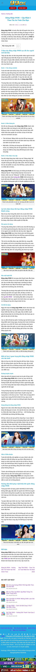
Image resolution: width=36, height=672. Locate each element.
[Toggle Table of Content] (17, 46)
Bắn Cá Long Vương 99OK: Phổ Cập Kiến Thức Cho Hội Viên (20, 585)
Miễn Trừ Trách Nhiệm (19, 630)
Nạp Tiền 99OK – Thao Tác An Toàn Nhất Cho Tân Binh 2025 (26, 570)
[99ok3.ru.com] (18, 3)
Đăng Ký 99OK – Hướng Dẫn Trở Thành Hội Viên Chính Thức (8, 570)
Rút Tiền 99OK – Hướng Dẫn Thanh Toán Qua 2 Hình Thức (20, 613)
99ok (2, 636)
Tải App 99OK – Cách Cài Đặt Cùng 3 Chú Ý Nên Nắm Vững (19, 606)
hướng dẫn (16, 177)
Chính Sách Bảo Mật (7, 628)
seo (26, 24)
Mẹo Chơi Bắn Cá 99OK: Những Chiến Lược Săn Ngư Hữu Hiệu (20, 599)
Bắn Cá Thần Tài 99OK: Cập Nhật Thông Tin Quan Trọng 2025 (19, 592)
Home (3, 14)
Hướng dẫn (9, 14)
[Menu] (2, 3)
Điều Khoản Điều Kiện (20, 628)
